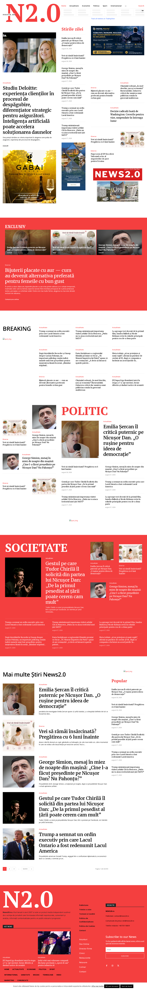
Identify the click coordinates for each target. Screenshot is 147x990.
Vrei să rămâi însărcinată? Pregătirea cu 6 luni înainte (130, 571)
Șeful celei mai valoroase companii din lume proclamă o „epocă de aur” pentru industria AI (53, 962)
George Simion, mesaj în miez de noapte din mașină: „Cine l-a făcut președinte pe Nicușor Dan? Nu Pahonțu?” (72, 73)
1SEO (54, 253)
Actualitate (7, 83)
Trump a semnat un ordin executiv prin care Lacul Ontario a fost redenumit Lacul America (54, 333)
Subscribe (125, 956)
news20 (5, 146)
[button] (141, 5)
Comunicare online (12, 299)
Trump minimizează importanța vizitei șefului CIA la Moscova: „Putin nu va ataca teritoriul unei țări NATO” (73, 130)
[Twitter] (118, 965)
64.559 (25, 869)
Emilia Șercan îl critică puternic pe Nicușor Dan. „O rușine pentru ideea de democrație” (26, 248)
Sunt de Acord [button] (127, 986)
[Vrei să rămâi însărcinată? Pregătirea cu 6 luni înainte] (132, 139)
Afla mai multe (98, 986)
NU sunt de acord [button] (112, 986)
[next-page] (32, 869)
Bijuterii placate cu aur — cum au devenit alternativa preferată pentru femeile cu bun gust (39, 275)
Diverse (93, 87)
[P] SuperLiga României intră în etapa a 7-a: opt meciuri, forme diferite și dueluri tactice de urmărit (128, 382)
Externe (93, 151)
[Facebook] (106, 965)
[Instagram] (112, 965)
